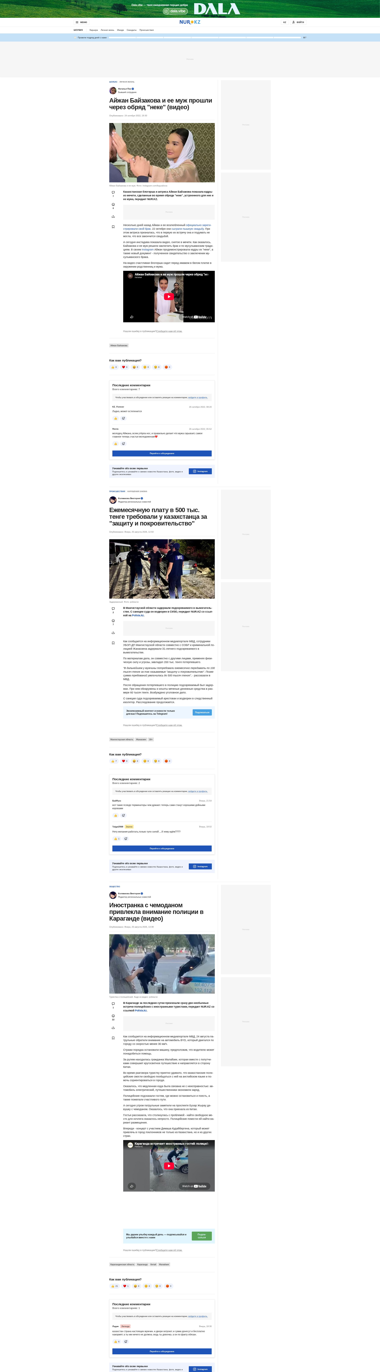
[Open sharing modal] (113, 216)
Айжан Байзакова (118, 345)
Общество (114, 887)
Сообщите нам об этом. (169, 331)
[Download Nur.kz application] (190, 9)
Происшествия (147, 30)
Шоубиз (78, 30)
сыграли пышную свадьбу (188, 228)
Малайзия (164, 1264)
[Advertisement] (190, 59)
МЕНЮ (83, 22)
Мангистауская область (121, 739)
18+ (151, 739)
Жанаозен (141, 739)
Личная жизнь (107, 30)
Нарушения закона (137, 491)
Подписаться (202, 712)
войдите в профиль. (198, 397)
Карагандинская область (122, 1264)
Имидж (120, 30)
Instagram (148, 249)
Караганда (142, 1264)
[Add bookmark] (113, 226)
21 (116, 1286)
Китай (153, 1264)
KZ (284, 22)
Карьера (94, 30)
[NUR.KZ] (190, 22)
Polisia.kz (138, 615)
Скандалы (132, 30)
